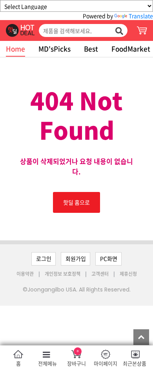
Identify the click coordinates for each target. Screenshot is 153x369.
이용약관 (25, 273)
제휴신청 (128, 273)
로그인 (43, 258)
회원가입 (76, 258)
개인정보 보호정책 (63, 273)
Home (15, 49)
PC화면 (108, 258)
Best (91, 49)
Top (141, 337)
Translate (141, 16)
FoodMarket (130, 49)
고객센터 (100, 273)
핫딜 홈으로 (76, 202)
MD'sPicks (54, 49)
